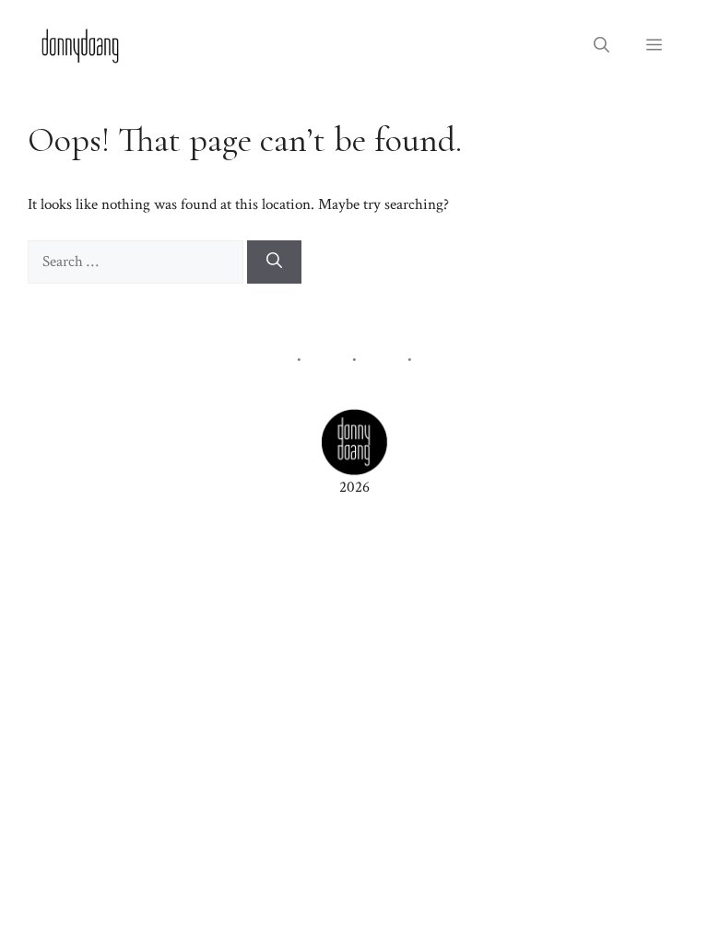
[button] (601, 46)
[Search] (274, 262)
